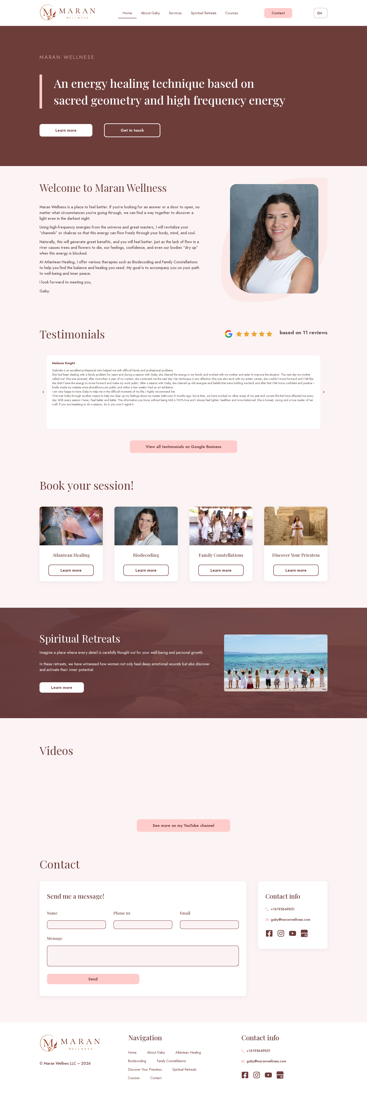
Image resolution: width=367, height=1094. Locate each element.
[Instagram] (281, 933)
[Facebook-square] (269, 933)
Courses (231, 13)
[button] (43, 392)
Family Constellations (171, 1061)
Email (185, 913)
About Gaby (150, 13)
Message (54, 938)
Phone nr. (122, 913)
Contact (155, 1078)
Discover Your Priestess (145, 1069)
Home (127, 13)
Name (52, 913)
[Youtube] (292, 933)
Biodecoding (137, 1061)
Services (175, 13)
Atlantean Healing (188, 1052)
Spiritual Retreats (203, 13)
